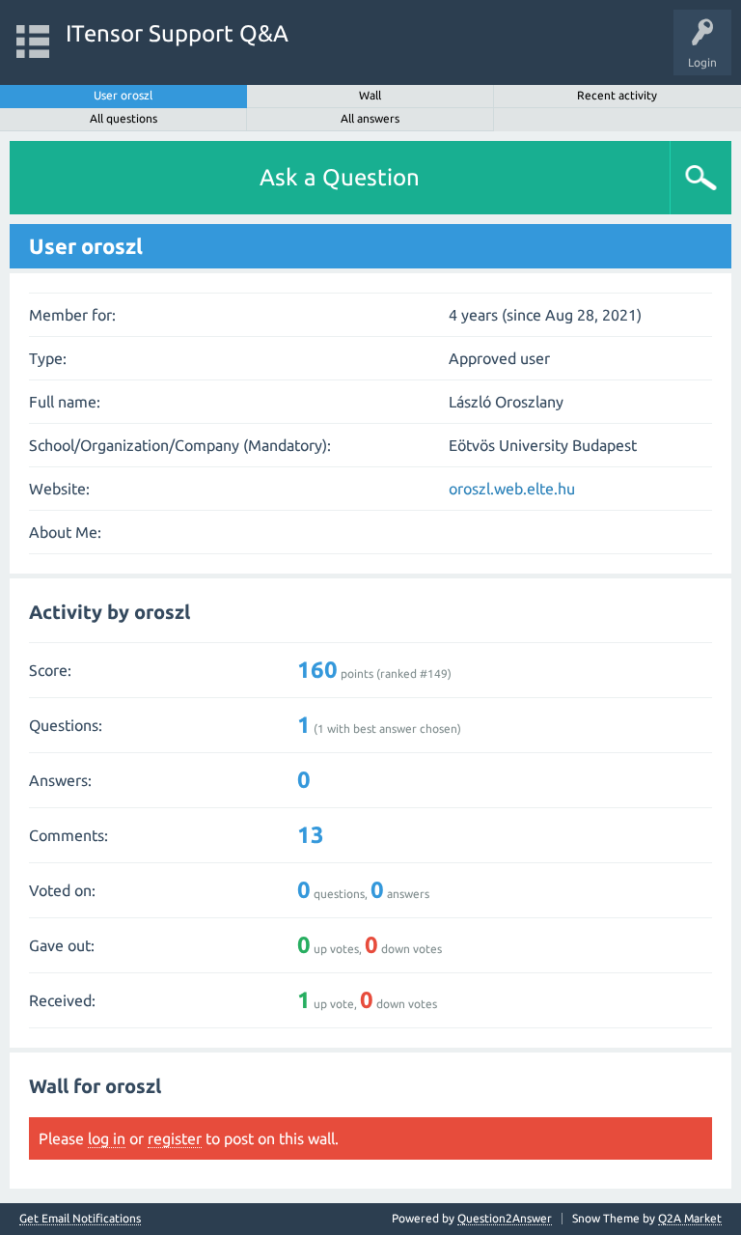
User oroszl (123, 95)
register (175, 1138)
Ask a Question (340, 177)
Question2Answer (504, 1218)
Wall (370, 95)
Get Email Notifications (80, 1218)
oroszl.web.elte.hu (512, 488)
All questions (123, 118)
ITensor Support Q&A (177, 33)
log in (106, 1138)
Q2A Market (690, 1218)
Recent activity (617, 95)
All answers (370, 118)
